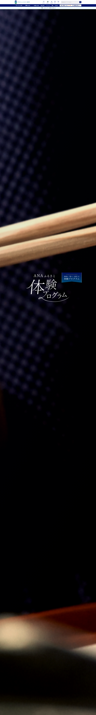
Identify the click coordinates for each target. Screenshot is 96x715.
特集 (52, 5)
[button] (21, 8)
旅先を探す (42, 5)
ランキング (48, 5)
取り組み (56, 5)
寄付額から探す (36, 5)
